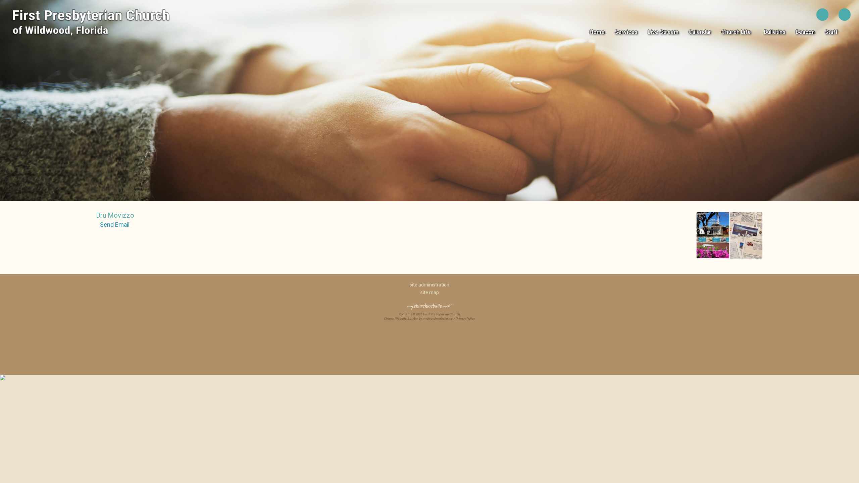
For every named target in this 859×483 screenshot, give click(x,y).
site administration (429, 284)
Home (597, 32)
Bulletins (775, 32)
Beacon (805, 32)
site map (429, 292)
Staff (833, 32)
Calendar (700, 32)
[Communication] (729, 260)
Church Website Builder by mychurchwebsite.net (418, 318)
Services (626, 32)
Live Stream (663, 32)
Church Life (737, 32)
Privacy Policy (465, 318)
